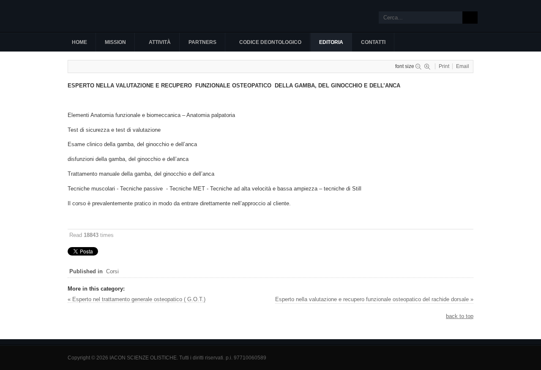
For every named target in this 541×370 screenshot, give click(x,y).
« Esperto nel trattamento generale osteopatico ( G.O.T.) (136, 299)
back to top (459, 316)
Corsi (112, 271)
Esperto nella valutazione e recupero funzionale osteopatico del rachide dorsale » (374, 299)
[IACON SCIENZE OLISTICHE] (114, 16)
